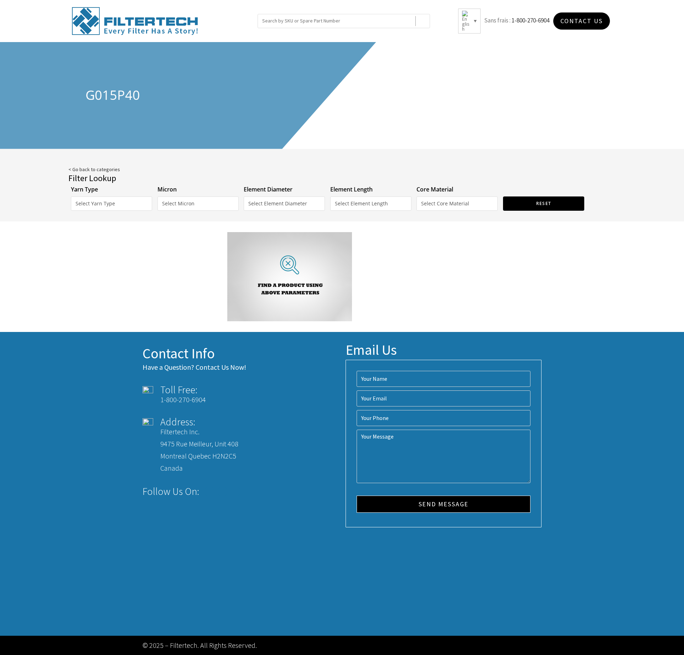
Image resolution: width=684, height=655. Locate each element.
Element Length (351, 189)
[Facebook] (209, 491)
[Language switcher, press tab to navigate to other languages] (469, 21)
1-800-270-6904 (530, 20)
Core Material (434, 189)
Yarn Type (84, 189)
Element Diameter (268, 189)
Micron (167, 189)
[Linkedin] (235, 491)
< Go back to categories (94, 169)
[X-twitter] (222, 491)
